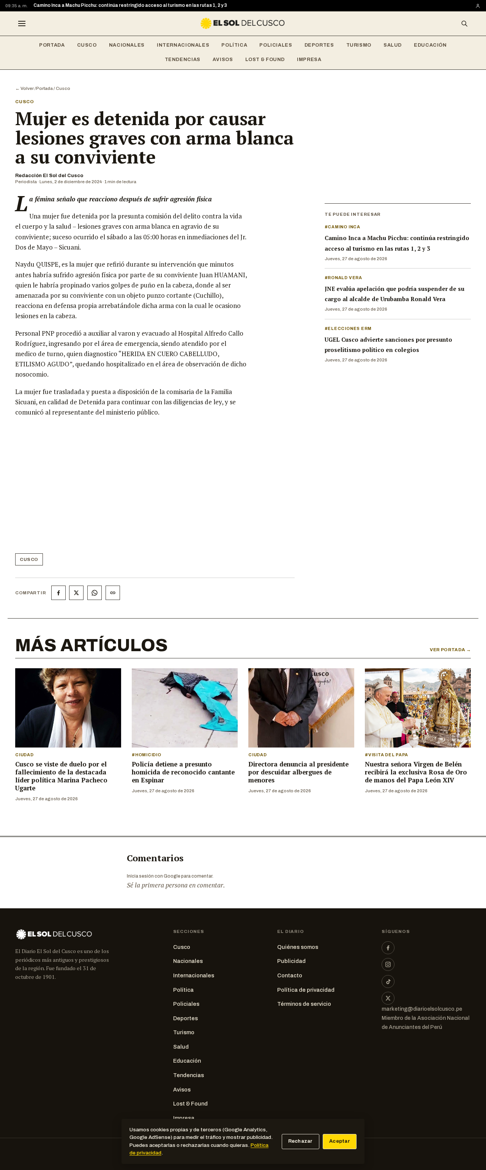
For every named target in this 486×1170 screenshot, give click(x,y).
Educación (430, 45)
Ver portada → (450, 649)
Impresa (309, 59)
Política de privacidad (306, 990)
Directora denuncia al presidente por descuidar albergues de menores (298, 772)
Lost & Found (265, 59)
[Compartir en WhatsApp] (94, 593)
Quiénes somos (297, 947)
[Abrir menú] (21, 23)
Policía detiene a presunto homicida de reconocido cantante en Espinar (183, 772)
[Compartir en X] (76, 593)
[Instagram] (388, 964)
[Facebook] (388, 947)
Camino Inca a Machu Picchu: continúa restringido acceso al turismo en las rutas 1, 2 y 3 (130, 5)
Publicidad (291, 961)
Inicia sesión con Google (153, 876)
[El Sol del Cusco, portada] (243, 23)
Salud (392, 45)
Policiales (275, 45)
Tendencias (182, 59)
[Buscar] (464, 23)
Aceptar (339, 1141)
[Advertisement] (131, 488)
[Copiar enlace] (113, 593)
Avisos (223, 59)
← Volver (24, 88)
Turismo (358, 45)
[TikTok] (388, 981)
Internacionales (183, 45)
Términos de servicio (304, 1004)
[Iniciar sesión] (478, 6)
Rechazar (300, 1141)
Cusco (87, 45)
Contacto (289, 975)
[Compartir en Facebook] (58, 593)
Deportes (319, 45)
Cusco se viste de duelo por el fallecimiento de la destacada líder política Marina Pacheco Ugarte (61, 776)
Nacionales (127, 45)
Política (234, 45)
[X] (388, 998)
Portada (52, 45)
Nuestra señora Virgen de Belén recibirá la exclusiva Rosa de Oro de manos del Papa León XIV (416, 772)
